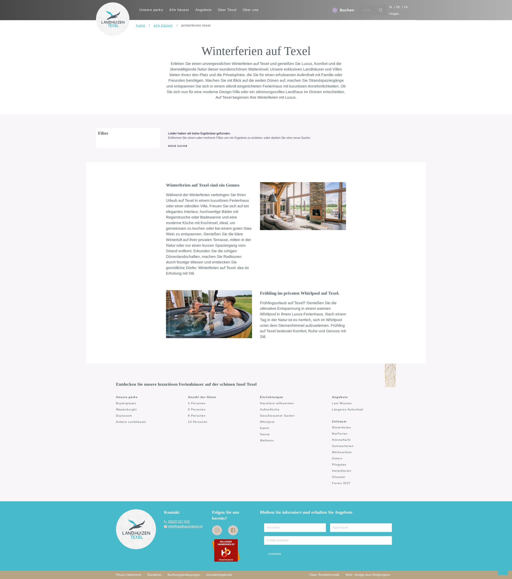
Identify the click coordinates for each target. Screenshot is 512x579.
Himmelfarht (341, 439)
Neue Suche (177, 145)
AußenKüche (269, 409)
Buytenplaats (126, 403)
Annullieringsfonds (219, 575)
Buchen (347, 10)
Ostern (337, 458)
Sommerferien (343, 446)
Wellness (267, 440)
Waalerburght (126, 409)
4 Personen (197, 403)
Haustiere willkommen (277, 403)
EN (406, 7)
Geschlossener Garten (277, 415)
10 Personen (198, 421)
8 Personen (197, 415)
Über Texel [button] (227, 10)
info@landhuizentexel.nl (185, 526)
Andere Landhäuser (131, 421)
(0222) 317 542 (179, 521)
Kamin (265, 428)
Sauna (265, 434)
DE (398, 7)
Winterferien (341, 427)
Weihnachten (342, 452)
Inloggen (394, 13)
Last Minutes (342, 403)
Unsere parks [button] (151, 10)
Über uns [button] (251, 10)
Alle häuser (179, 10)
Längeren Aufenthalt (347, 409)
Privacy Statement (128, 575)
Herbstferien (341, 470)
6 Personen (197, 409)
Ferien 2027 (341, 483)
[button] (507, 567)
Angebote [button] (203, 10)
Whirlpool (267, 421)
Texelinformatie (328, 575)
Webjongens (381, 575)
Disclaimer (154, 575)
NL (391, 7)
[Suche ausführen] (380, 10)
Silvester (339, 477)
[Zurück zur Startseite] (112, 19)
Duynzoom (124, 415)
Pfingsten (339, 464)
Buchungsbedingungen (184, 575)
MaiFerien (340, 433)
